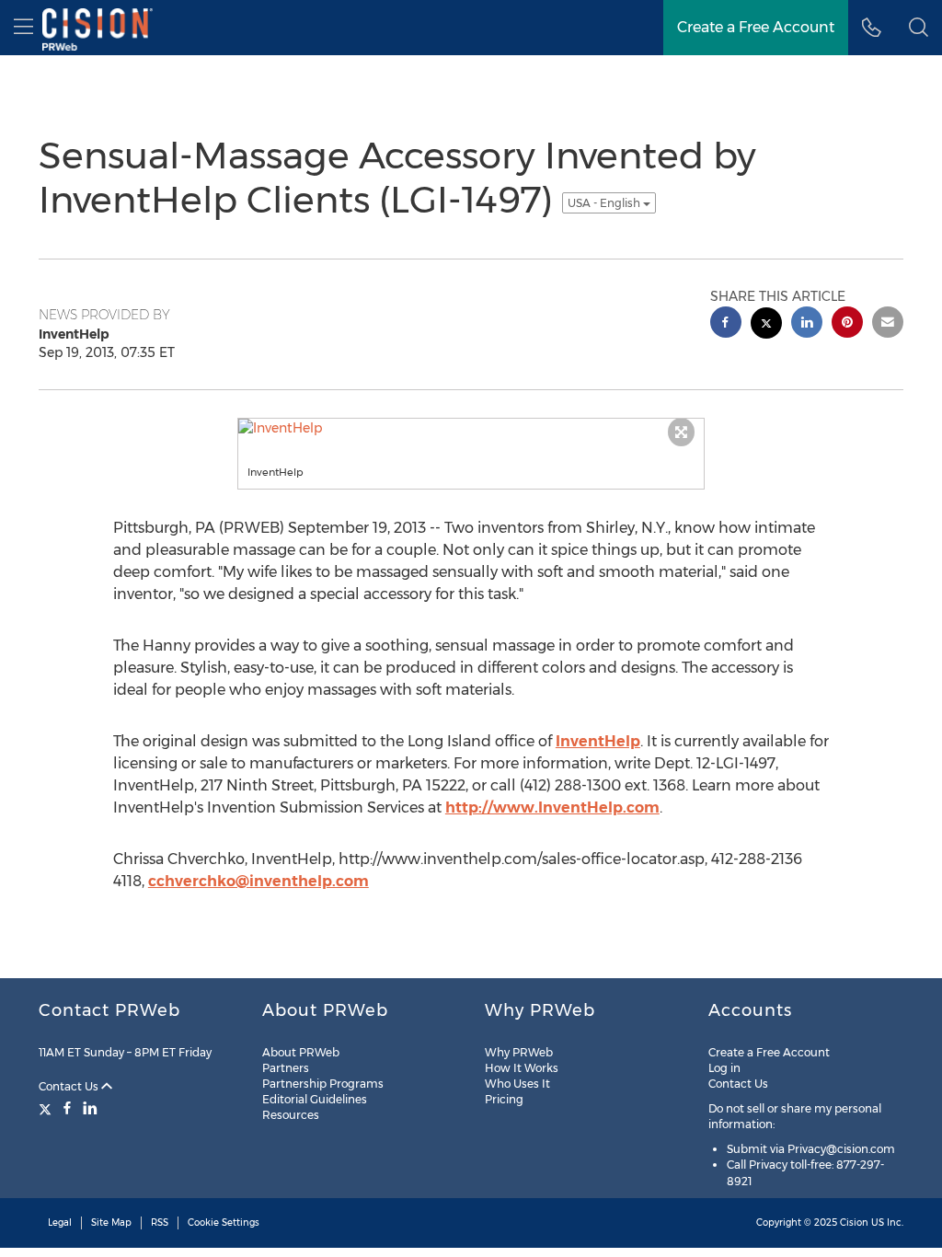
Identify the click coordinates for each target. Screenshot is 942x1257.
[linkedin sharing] (806, 324)
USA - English (605, 203)
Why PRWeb (519, 1052)
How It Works (521, 1068)
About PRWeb (300, 1052)
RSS (159, 1222)
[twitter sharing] (766, 325)
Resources (290, 1115)
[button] (918, 27)
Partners (285, 1068)
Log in (724, 1068)
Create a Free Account (769, 1052)
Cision (854, 1222)
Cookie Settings (223, 1222)
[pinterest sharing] (847, 324)
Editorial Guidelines (314, 1099)
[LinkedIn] (90, 1108)
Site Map (111, 1222)
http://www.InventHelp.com (552, 807)
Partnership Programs (323, 1083)
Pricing (504, 1099)
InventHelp (598, 741)
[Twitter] (47, 1108)
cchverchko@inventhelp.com (258, 881)
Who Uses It (517, 1083)
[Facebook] (67, 1108)
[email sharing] (887, 324)
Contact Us (70, 1086)
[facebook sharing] (725, 324)
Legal (60, 1222)
